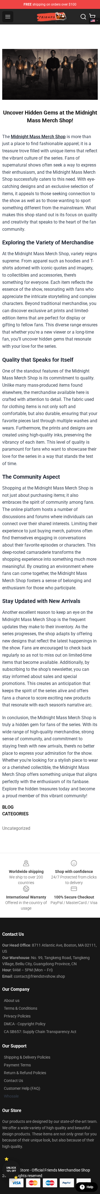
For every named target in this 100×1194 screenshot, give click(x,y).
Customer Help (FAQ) (22, 1088)
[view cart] (92, 16)
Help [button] (90, 1187)
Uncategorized (14, 828)
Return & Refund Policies (25, 1073)
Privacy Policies (17, 1016)
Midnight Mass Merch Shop (38, 136)
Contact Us (13, 1080)
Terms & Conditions (20, 1008)
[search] (83, 16)
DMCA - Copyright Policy (25, 1024)
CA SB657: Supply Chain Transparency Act (40, 1031)
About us (11, 1000)
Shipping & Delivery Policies (27, 1057)
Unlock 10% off (11, 1169)
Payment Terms (17, 1065)
